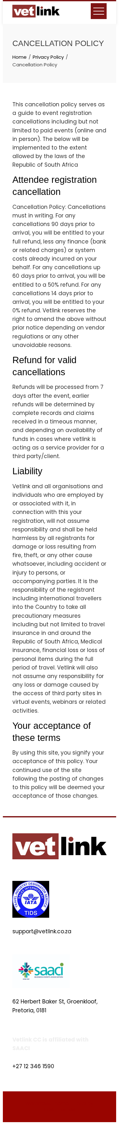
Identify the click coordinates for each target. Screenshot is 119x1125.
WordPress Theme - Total (55, 1103)
